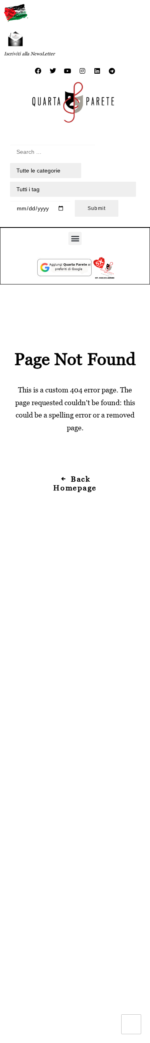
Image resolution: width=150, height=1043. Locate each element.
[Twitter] (52, 71)
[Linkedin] (97, 71)
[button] (75, 238)
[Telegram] (112, 71)
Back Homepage (74, 483)
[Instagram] (82, 71)
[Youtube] (67, 71)
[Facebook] (38, 71)
